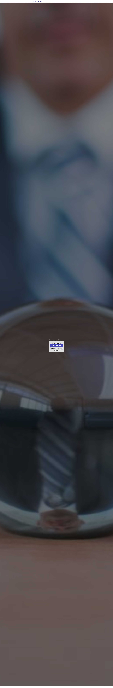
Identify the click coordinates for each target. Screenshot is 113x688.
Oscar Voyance (37, 1)
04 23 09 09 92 (57, 345)
